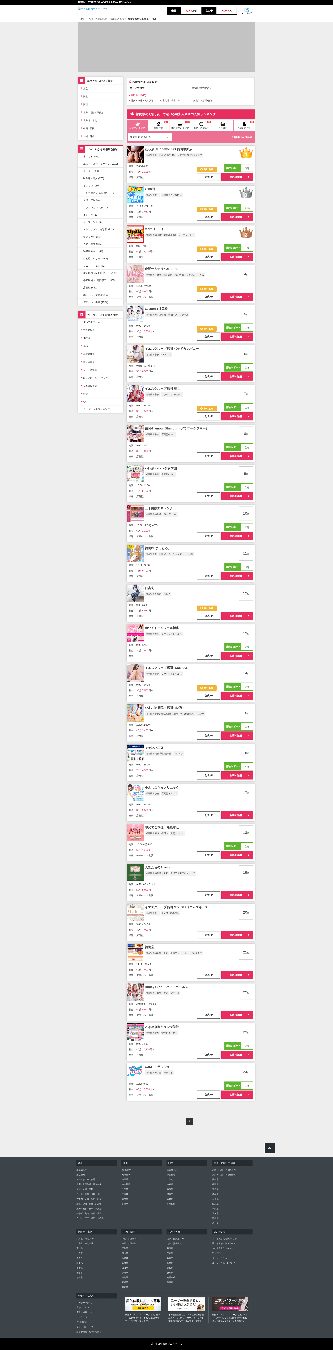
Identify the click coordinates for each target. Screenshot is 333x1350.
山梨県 (215, 1204)
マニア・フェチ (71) (94, 265)
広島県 (125, 1248)
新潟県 (215, 1189)
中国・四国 (88, 128)
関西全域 (171, 1174)
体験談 (85, 337)
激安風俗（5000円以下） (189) (100, 273)
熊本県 (170, 1253)
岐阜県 (215, 1194)
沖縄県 (170, 1282)
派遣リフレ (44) (92, 200)
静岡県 (215, 1184)
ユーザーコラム (219, 1258)
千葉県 (125, 1189)
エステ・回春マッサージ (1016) (100, 163)
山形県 (79, 1268)
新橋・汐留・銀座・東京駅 (88, 1204)
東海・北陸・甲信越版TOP (224, 1170)
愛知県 (215, 1179)
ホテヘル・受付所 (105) (96, 294)
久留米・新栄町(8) (202, 100)
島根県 (125, 1263)
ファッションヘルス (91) (96, 207)
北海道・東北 (89, 120)
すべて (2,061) (91, 156)
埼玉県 (125, 1179)
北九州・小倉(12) (171, 100)
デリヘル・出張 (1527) (95, 302)
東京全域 (80, 1174)
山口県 (125, 1268)
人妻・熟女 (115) (92, 243)
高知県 (125, 1287)
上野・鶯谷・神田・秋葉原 (88, 1208)
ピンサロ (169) (91, 185)
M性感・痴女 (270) (93, 178)
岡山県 (125, 1253)
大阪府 (170, 1179)
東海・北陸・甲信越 (92, 112)
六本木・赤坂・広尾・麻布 (88, 1199)
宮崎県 (170, 1272)
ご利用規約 (81, 1322)
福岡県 (170, 1248)
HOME (81, 19)
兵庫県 (170, 1189)
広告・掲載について (85, 1312)
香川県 (125, 1272)
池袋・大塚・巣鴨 (84, 1189)
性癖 (84, 393)
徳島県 (125, 1277)
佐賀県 (170, 1258)
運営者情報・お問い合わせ (88, 1332)
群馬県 (125, 1204)
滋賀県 (170, 1194)
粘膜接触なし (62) (93, 251)
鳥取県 (125, 1258)
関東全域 (126, 1174)
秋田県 (79, 1263)
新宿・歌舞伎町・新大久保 (88, 1184)
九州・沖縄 (88, 136)
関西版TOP (172, 1170)
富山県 (215, 1218)
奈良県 (170, 1199)
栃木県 (125, 1199)
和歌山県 (171, 1204)
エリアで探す (137, 88)
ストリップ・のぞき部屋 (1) (98, 229)
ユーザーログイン (84, 1302)
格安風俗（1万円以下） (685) (99, 280)
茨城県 (125, 1194)
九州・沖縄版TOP (97, 19)
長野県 (215, 1208)
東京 (84, 88)
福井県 (215, 1223)
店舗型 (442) (90, 287)
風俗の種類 (88, 353)
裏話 (84, 345)
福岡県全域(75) (138, 95)
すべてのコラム (91, 322)
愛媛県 (125, 1282)
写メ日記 (216, 1253)
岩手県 (79, 1272)
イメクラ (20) (90, 214)
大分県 (170, 1268)
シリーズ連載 (89, 369)
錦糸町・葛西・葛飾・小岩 (88, 1213)
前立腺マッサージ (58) (95, 258)
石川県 (215, 1213)
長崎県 (170, 1263)
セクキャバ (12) (92, 236)
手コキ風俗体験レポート (223, 1243)
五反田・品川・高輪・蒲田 (88, 1194)
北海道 (79, 1253)
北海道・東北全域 (84, 1243)
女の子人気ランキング (222, 1248)
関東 (84, 96)
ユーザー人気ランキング (96, 409)
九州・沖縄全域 (174, 1243)
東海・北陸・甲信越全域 (223, 1174)
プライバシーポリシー (86, 1327)
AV (83, 401)
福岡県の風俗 (117, 19)
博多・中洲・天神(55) (142, 100)
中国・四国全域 (129, 1243)
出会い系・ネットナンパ (94, 377)
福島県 (79, 1277)
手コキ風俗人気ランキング (224, 1238)
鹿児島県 (171, 1277)
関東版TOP (127, 1170)
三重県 (215, 1199)
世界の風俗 (88, 329)
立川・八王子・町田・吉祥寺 (90, 1218)
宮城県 (79, 1248)
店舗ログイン (82, 1307)
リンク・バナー (83, 1317)
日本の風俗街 (89, 385)
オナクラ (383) (91, 171)
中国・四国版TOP (130, 1238)
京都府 (170, 1184)
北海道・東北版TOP (85, 1238)
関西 (84, 104)
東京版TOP (81, 1170)
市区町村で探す (201, 88)
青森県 (79, 1258)
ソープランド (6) (92, 222)
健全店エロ (88, 361)
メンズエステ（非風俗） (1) (98, 192)
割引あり (208, 169)
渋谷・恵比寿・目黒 (85, 1179)
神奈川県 (126, 1184)
